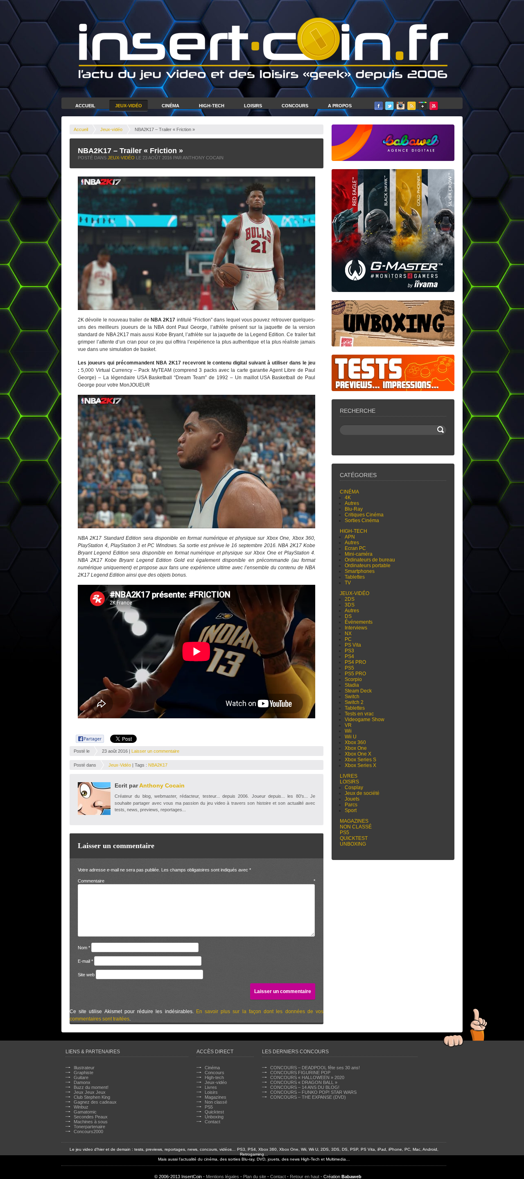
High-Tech (211, 105)
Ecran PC (355, 548)
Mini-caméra (359, 554)
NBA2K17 (157, 765)
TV (348, 583)
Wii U (351, 737)
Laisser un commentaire (155, 751)
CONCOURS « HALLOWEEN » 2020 (307, 1077)
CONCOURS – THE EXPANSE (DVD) (308, 1097)
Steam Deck (358, 691)
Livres (348, 776)
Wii (348, 731)
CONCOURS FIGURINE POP (300, 1072)
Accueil (85, 105)
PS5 (349, 668)
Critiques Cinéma (364, 515)
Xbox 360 (355, 742)
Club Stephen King (92, 1097)
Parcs (351, 805)
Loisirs (253, 105)
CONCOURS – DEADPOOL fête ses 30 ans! (315, 1067)
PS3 (349, 651)
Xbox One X (358, 754)
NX (348, 633)
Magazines (354, 821)
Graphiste (83, 1072)
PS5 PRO (355, 674)
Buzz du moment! (91, 1087)
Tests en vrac (359, 714)
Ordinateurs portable (368, 565)
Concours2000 (88, 1131)
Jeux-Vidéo (128, 105)
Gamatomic (85, 1111)
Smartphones (360, 571)
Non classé (356, 827)
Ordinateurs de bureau (370, 560)
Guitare (81, 1077)
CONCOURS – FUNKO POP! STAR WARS (313, 1092)
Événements (359, 622)
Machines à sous (91, 1121)
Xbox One (356, 748)
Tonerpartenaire (89, 1126)
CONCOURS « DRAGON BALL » (303, 1082)
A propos (340, 105)
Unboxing (353, 844)
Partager (85, 737)
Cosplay (354, 787)
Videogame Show (364, 719)
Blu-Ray (354, 509)
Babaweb (351, 1176)
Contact (212, 1121)
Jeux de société (362, 793)
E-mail (85, 961)
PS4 (349, 656)
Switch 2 (354, 702)
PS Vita (353, 645)
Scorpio (353, 679)
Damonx (82, 1082)
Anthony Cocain (162, 785)
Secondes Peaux (91, 1116)
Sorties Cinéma (362, 520)
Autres (352, 503)
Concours (295, 105)
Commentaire (196, 880)
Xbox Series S (360, 760)
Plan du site (254, 1176)
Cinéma (170, 105)
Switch (352, 696)
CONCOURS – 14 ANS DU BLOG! (304, 1087)
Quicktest (354, 838)
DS (348, 616)
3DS (350, 605)
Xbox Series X (360, 765)
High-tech (353, 531)
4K (348, 497)
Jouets (352, 799)
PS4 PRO (355, 662)
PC (348, 639)
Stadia (352, 685)
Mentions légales (222, 1176)
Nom (84, 947)
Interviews (356, 628)
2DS (350, 599)
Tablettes (355, 577)
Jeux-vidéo (111, 129)
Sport (351, 810)
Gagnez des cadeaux (95, 1102)
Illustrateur (84, 1067)
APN (350, 537)
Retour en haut (304, 1176)
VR (348, 725)
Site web (86, 974)
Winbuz (81, 1106)
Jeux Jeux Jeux (90, 1092)
